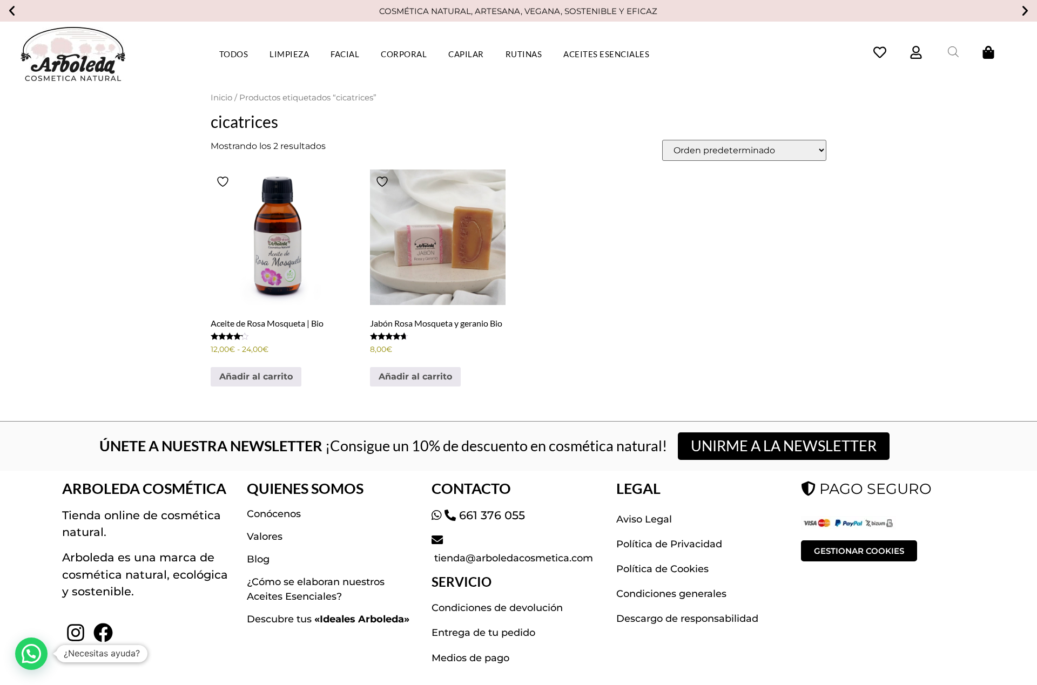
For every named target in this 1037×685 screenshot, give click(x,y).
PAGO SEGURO (874, 489)
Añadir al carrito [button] (415, 376)
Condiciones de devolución (497, 608)
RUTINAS (524, 54)
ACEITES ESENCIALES (606, 54)
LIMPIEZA (289, 54)
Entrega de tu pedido (483, 633)
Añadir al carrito (256, 376)
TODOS (233, 54)
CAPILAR (466, 54)
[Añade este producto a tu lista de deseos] (224, 181)
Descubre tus (328, 619)
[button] (11, 10)
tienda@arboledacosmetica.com (512, 558)
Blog (258, 559)
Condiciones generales (671, 594)
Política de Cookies (662, 569)
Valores (264, 536)
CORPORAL (404, 54)
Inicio (221, 98)
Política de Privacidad (669, 544)
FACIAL (345, 54)
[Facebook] (102, 632)
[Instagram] (75, 632)
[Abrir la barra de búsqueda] (953, 51)
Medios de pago (470, 658)
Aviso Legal (644, 519)
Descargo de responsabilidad (687, 619)
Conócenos (274, 514)
